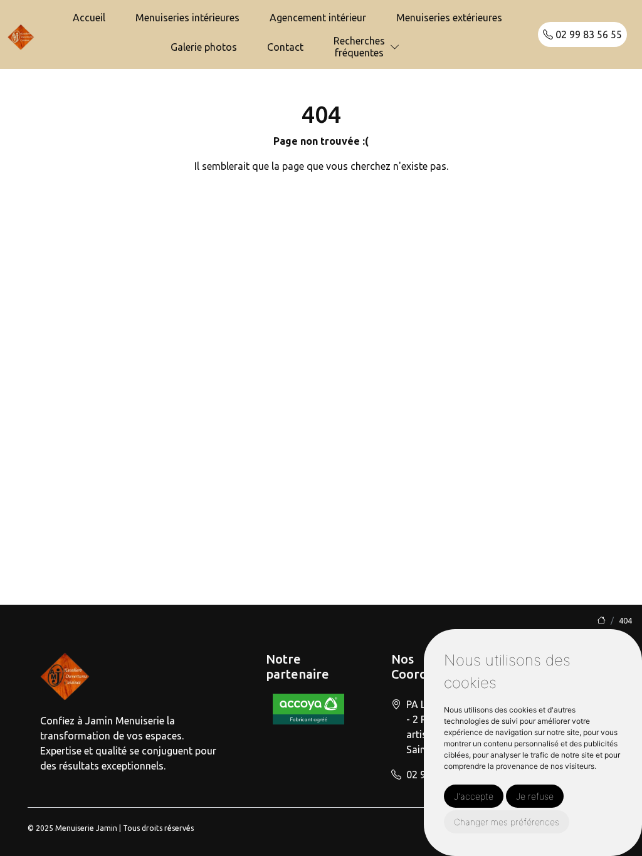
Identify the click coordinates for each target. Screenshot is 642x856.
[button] (395, 47)
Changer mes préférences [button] (506, 822)
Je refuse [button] (535, 796)
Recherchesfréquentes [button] (359, 46)
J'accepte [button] (473, 796)
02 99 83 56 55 (587, 34)
